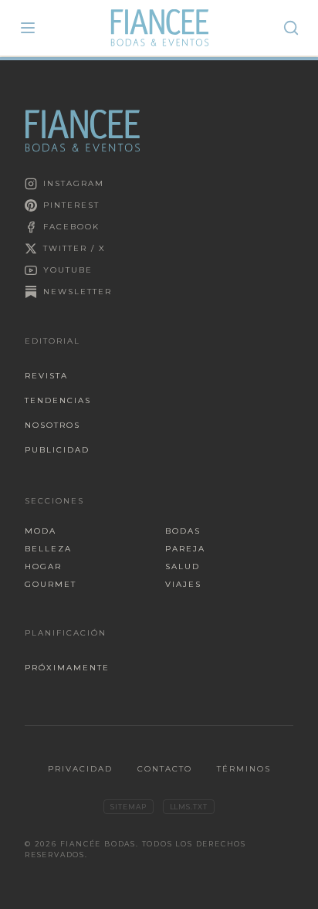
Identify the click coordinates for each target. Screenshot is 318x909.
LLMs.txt (189, 806)
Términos (244, 769)
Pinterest (71, 205)
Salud (182, 566)
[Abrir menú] (28, 28)
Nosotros (52, 425)
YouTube (68, 270)
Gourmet (50, 584)
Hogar (43, 566)
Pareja (185, 549)
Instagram (73, 183)
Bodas (183, 531)
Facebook (71, 227)
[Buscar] (290, 27)
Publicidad (57, 450)
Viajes (183, 584)
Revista (46, 376)
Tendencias (58, 400)
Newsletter (77, 292)
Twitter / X (74, 248)
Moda (40, 531)
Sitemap (128, 806)
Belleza (48, 549)
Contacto (164, 769)
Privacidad (80, 769)
